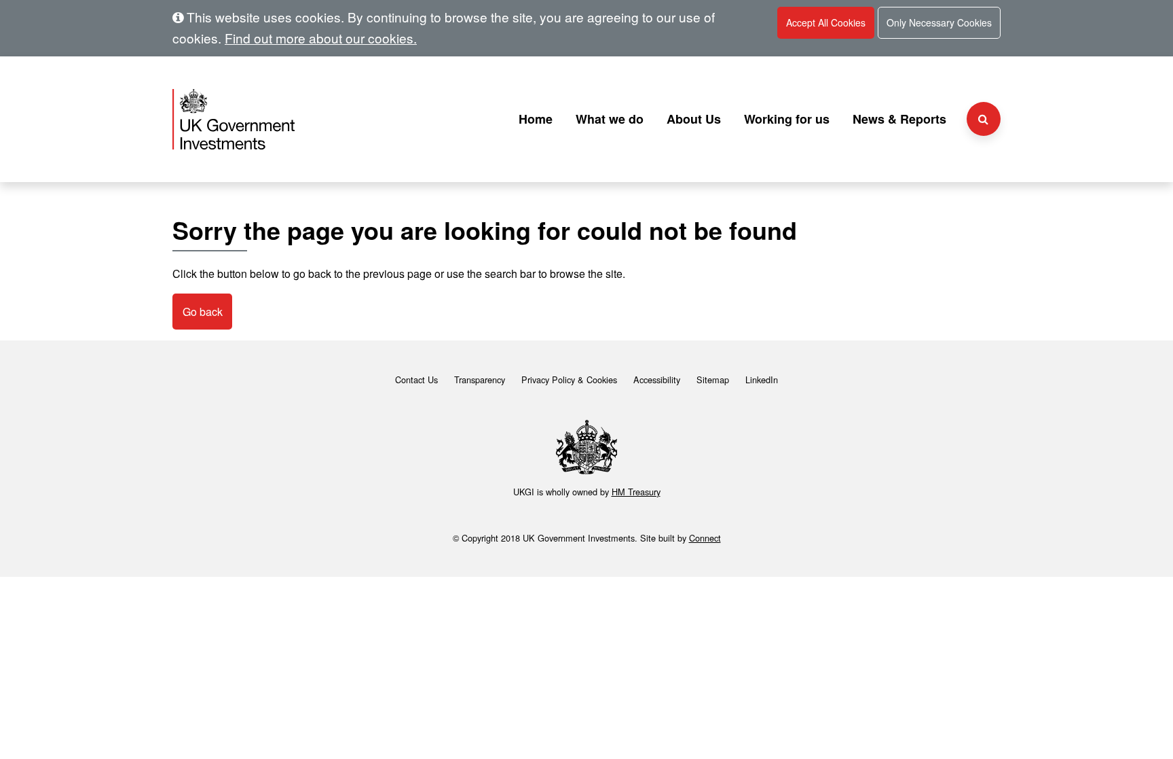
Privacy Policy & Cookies (569, 379)
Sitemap (712, 379)
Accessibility (656, 379)
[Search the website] (984, 119)
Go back (203, 311)
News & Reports (899, 119)
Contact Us (416, 379)
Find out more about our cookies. (321, 38)
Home (536, 119)
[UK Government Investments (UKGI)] (303, 119)
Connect (705, 537)
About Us (694, 119)
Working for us (787, 119)
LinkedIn (761, 379)
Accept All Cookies (825, 22)
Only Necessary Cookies (939, 22)
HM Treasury (636, 491)
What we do (610, 119)
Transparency (479, 379)
